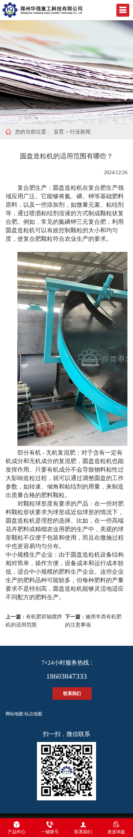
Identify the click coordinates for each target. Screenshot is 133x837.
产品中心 (16, 831)
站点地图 (33, 713)
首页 (59, 132)
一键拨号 (50, 831)
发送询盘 (116, 831)
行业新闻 (80, 132)
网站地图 (14, 713)
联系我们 (72, 693)
